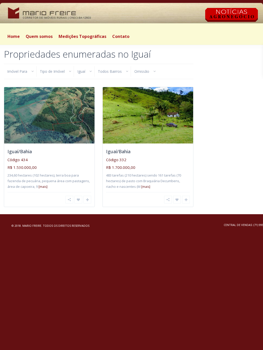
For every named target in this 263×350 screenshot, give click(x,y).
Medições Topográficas (82, 36)
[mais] (43, 186)
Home (13, 36)
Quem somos (39, 36)
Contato (120, 36)
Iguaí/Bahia (19, 151)
